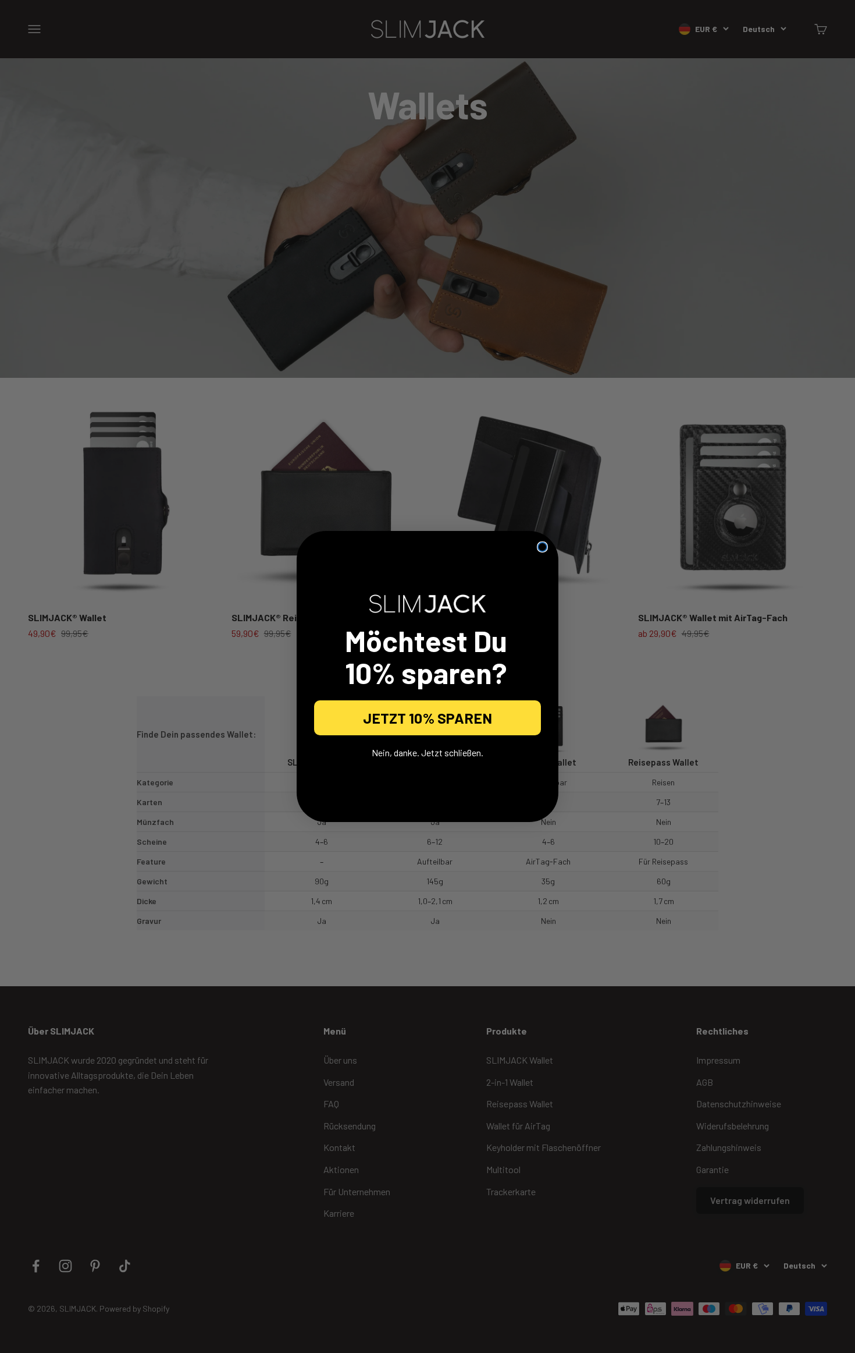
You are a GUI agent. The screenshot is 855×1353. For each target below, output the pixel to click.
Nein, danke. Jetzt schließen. (427, 752)
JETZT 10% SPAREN (427, 718)
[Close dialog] (542, 547)
